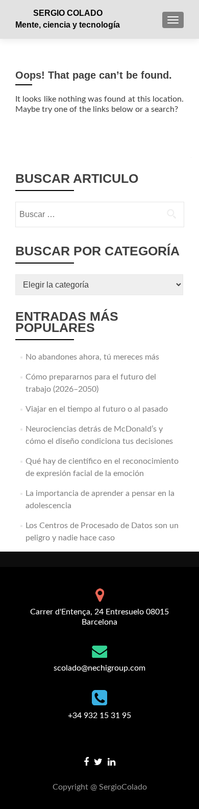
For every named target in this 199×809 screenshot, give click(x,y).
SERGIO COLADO (68, 13)
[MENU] (173, 20)
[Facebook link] (86, 762)
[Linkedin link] (111, 762)
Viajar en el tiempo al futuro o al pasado (97, 409)
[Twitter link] (98, 762)
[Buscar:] (99, 214)
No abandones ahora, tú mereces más (92, 357)
